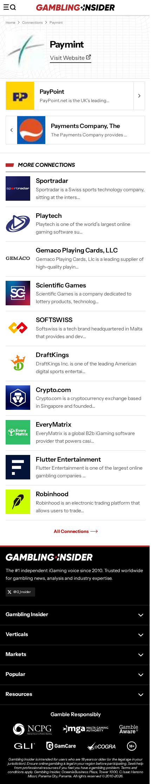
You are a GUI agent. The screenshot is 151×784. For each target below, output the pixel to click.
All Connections (71, 531)
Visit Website (68, 57)
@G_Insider (22, 592)
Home (10, 22)
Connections (32, 22)
